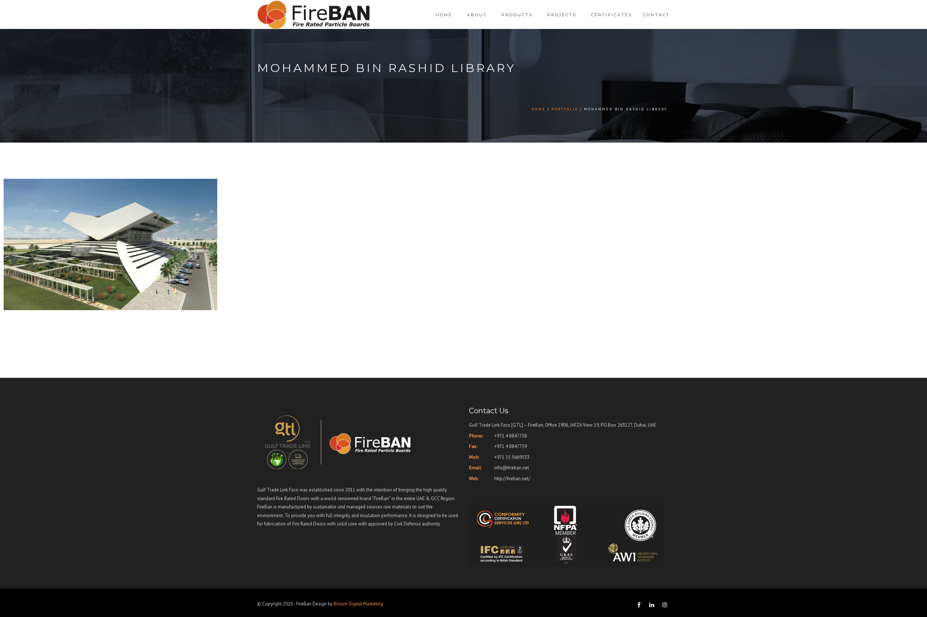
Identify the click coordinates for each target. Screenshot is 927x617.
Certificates (611, 14)
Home (444, 14)
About (477, 14)
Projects (561, 14)
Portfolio (564, 109)
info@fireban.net (511, 468)
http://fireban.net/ (512, 479)
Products (517, 14)
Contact (656, 14)
